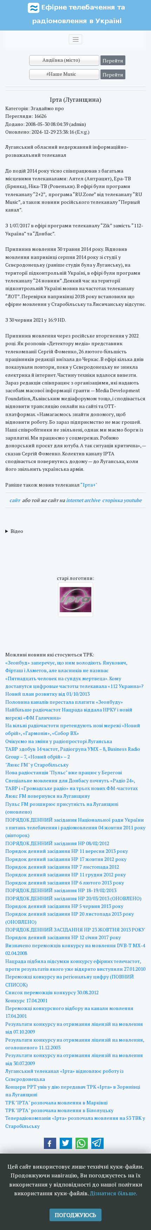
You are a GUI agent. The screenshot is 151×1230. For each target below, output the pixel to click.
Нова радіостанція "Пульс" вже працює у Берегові (63, 772)
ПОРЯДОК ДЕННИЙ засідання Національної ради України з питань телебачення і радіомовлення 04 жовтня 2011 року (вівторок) (75, 827)
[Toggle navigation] (75, 39)
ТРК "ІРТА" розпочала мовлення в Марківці (56, 1102)
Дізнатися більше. (113, 1193)
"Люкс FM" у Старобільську (36, 764)
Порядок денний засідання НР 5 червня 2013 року (64, 906)
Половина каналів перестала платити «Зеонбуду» (64, 701)
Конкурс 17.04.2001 (26, 1000)
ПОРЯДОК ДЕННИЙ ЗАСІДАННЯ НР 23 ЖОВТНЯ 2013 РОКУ (75, 929)
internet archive (83, 500)
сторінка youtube (122, 500)
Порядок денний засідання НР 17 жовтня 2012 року (65, 859)
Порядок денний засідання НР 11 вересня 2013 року (66, 851)
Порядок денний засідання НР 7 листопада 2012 (62, 866)
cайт (14, 500)
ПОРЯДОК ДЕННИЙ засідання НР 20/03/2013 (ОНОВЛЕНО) (73, 898)
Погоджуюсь (75, 1215)
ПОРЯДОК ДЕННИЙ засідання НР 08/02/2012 (57, 843)
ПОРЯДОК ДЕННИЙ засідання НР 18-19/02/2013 (60, 890)
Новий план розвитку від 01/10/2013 (47, 693)
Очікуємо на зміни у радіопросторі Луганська (58, 741)
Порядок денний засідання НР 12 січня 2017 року (63, 937)
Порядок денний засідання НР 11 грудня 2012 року (65, 874)
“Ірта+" (88, 484)
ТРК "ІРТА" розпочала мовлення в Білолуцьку (59, 1110)
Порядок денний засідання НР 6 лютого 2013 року (64, 882)
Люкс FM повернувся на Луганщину (47, 796)
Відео (17, 531)
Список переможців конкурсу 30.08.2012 (52, 992)
